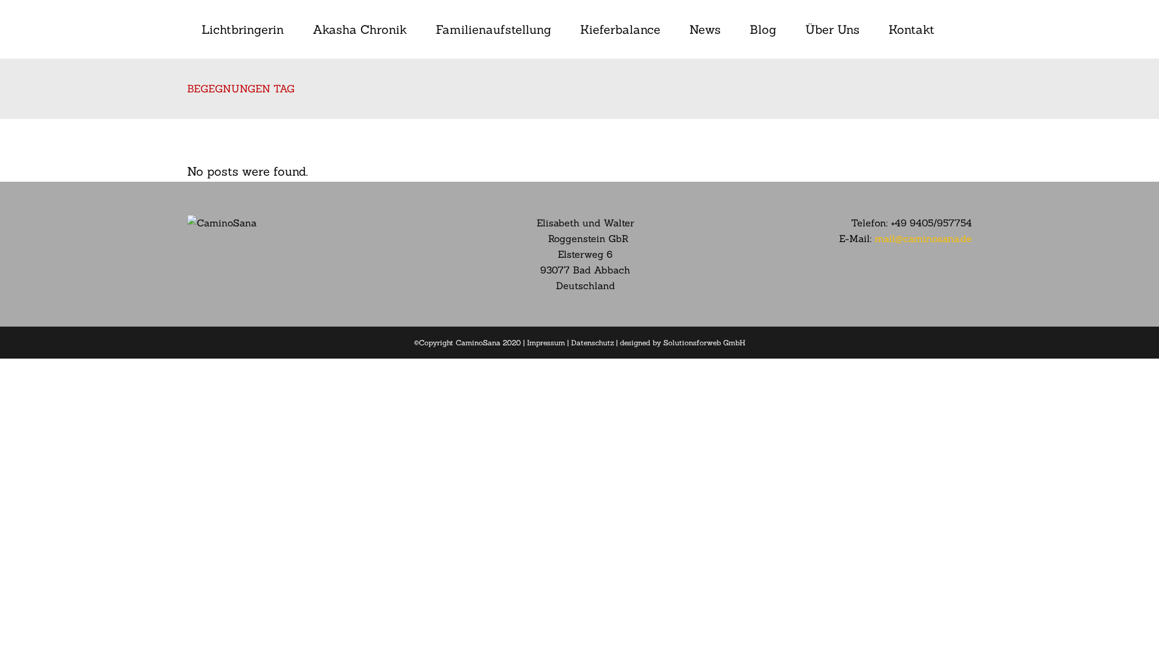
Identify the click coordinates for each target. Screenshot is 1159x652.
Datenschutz (592, 342)
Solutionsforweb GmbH (704, 342)
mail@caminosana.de (923, 238)
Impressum (546, 342)
